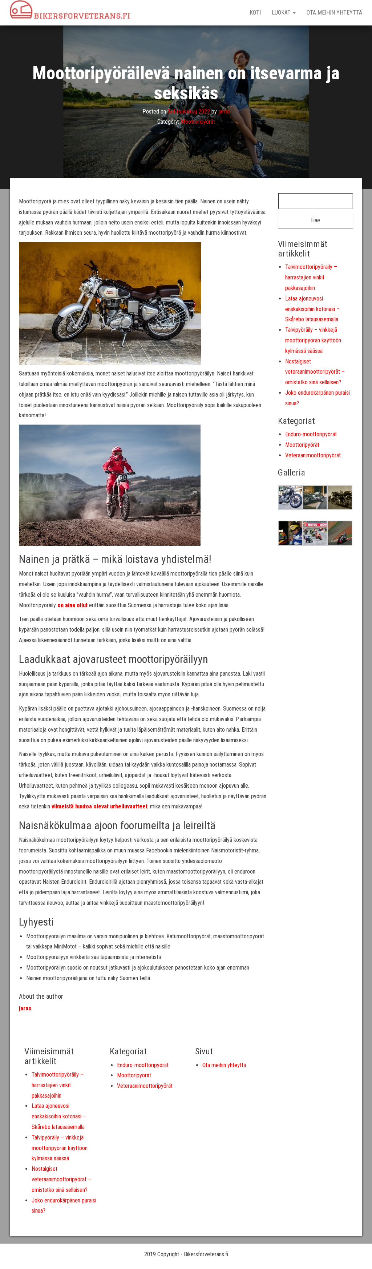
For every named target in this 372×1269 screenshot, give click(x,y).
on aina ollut (72, 605)
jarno (224, 111)
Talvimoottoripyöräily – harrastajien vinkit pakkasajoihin (311, 277)
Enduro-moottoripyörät (311, 434)
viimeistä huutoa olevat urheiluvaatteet (99, 806)
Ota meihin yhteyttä (334, 12)
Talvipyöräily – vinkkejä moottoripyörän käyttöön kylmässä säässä (313, 340)
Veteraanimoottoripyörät (313, 455)
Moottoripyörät (198, 122)
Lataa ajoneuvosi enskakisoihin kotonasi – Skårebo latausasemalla (312, 309)
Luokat (282, 12)
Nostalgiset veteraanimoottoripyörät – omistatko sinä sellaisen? (315, 372)
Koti (255, 12)
